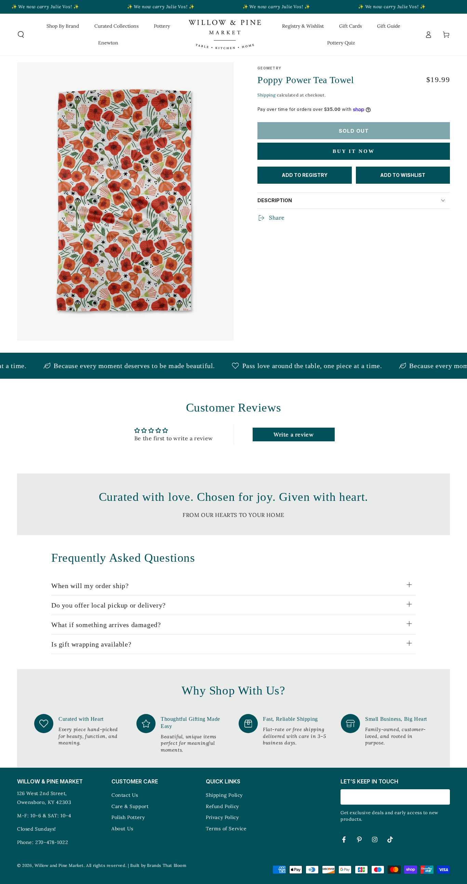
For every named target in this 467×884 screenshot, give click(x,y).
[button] (21, 34)
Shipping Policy (224, 795)
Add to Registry (305, 175)
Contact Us (124, 795)
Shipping (266, 95)
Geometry (269, 68)
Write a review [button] (293, 434)
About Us (122, 829)
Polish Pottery (128, 817)
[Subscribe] (446, 796)
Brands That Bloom (166, 865)
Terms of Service (226, 829)
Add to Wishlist (402, 175)
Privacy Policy (222, 817)
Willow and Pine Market (59, 865)
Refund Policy (222, 806)
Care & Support (129, 806)
